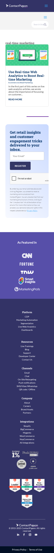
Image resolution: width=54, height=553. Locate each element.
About (27, 402)
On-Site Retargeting (27, 379)
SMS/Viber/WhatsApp (27, 386)
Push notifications (27, 382)
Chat (27, 376)
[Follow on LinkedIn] (18, 534)
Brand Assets (27, 409)
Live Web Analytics (27, 326)
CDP (27, 316)
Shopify (27, 426)
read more (15, 99)
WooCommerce (27, 436)
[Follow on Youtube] (36, 534)
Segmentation (27, 323)
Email (27, 372)
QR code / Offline (27, 389)
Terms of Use (35, 549)
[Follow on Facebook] (24, 534)
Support (27, 353)
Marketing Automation (27, 320)
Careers (27, 406)
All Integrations (27, 442)
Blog (27, 349)
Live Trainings (27, 346)
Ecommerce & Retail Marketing (20, 82)
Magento (27, 432)
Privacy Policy (19, 549)
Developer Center (27, 356)
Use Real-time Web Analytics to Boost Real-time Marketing (26, 75)
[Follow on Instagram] (30, 534)
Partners (27, 412)
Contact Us (27, 359)
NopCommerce (27, 439)
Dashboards (27, 330)
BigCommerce (27, 429)
